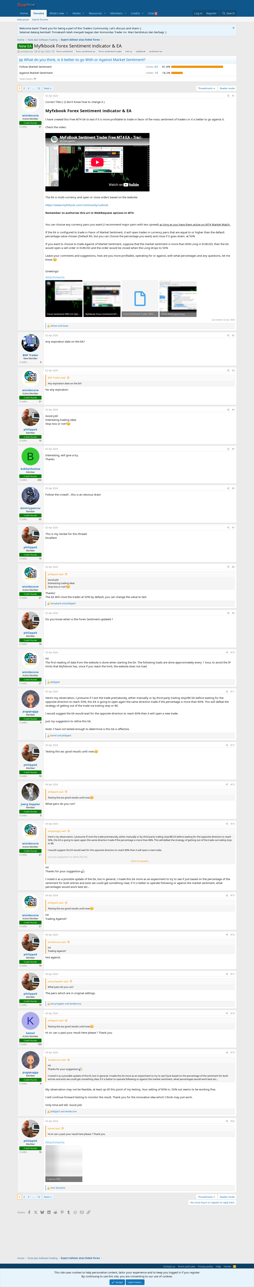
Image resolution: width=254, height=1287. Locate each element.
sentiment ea (155, 51)
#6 (233, 488)
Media (77, 13)
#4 (233, 409)
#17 (233, 974)
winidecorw (26, 51)
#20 (233, 1121)
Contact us (169, 1266)
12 (38, 88)
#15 (233, 895)
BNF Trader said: (57, 377)
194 (39, 1044)
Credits (135, 13)
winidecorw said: (57, 942)
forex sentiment (64, 51)
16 (40, 440)
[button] (67, 13)
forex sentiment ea (85, 51)
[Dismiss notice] (233, 28)
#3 (233, 370)
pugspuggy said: (57, 831)
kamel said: (54, 1128)
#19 (233, 1052)
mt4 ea (128, 51)
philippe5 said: (56, 574)
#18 (233, 1013)
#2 (233, 335)
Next (46, 88)
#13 (233, 784)
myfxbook (141, 51)
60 (40, 519)
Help (218, 1266)
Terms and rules (186, 1266)
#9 (233, 613)
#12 (233, 745)
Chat (152, 13)
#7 (233, 527)
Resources (95, 13)
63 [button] (152, 66)
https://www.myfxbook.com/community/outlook (76, 205)
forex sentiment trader (110, 51)
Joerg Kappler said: (58, 981)
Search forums (40, 19)
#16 (233, 934)
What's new (56, 13)
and (59, 325)
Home (24, 13)
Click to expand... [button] (140, 861)
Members (116, 13)
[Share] (228, 96)
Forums (38, 13)
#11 (233, 691)
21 (40, 126)
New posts (23, 19)
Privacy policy (205, 1266)
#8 (233, 566)
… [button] (33, 88)
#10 (233, 652)
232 (39, 479)
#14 (233, 823)
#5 (233, 449)
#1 (233, 95)
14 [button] (152, 73)
